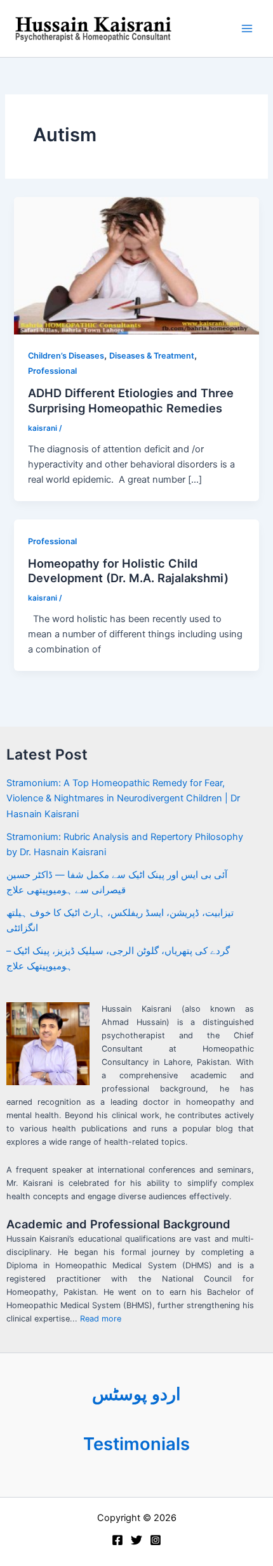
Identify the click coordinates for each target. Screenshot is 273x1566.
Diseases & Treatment (151, 355)
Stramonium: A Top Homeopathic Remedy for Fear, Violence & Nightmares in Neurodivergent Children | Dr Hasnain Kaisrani (123, 798)
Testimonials (136, 1444)
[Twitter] (136, 1540)
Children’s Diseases (66, 355)
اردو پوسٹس (136, 1393)
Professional (52, 371)
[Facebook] (117, 1540)
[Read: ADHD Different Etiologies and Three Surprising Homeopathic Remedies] (136, 265)
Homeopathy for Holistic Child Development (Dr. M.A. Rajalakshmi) (128, 570)
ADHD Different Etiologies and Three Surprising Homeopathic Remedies (131, 400)
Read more (100, 1318)
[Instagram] (155, 1540)
